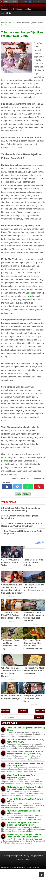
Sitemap (27, 859)
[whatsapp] (28, 486)
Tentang (13, 856)
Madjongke (10, 6)
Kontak (24, 2)
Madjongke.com (10, 2)
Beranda (23, 711)
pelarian (31, 296)
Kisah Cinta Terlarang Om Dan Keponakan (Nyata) (21, 776)
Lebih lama (40, 711)
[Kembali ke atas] (41, 875)
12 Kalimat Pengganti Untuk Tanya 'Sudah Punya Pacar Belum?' (23, 824)
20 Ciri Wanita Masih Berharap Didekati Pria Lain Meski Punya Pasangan (25, 788)
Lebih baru (5, 711)
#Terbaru (26, 494)
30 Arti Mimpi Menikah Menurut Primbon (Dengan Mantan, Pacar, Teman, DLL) (25, 752)
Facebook (35, 2)
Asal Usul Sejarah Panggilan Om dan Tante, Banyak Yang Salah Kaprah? (24, 836)
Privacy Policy (29, 856)
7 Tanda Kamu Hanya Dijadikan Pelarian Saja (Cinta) (22, 34)
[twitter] (18, 486)
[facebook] (7, 486)
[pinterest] (39, 486)
